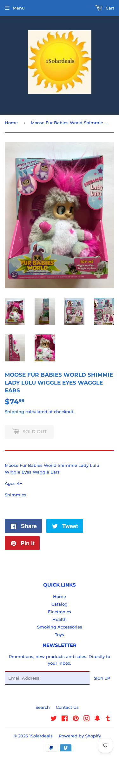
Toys (59, 634)
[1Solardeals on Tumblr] (108, 719)
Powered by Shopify (80, 735)
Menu (19, 7)
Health (59, 619)
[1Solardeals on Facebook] (64, 719)
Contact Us (67, 707)
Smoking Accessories (59, 626)
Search (43, 707)
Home (11, 122)
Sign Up (102, 678)
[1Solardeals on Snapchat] (97, 719)
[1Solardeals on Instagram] (86, 719)
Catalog (59, 604)
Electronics (59, 611)
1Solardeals (41, 735)
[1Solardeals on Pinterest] (75, 719)
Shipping (14, 411)
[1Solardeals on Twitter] (53, 719)
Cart (109, 7)
